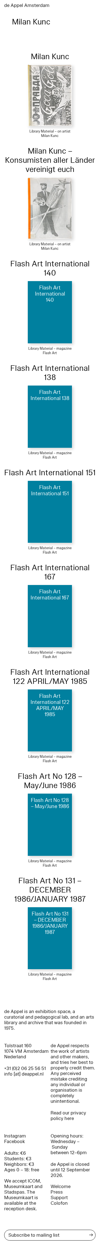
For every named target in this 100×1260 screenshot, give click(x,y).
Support (59, 1197)
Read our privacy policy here (68, 1116)
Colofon (59, 1203)
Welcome (61, 1186)
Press (57, 1192)
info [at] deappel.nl (24, 1074)
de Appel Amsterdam (26, 5)
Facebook (14, 1141)
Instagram (15, 1136)
